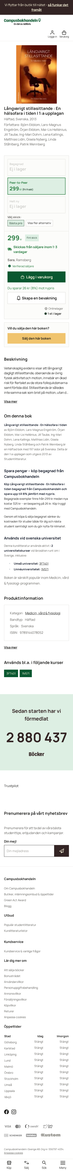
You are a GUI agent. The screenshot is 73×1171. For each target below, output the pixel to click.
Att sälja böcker (14, 970)
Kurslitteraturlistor (16, 931)
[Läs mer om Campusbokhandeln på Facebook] (6, 1111)
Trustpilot (11, 786)
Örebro (8, 1072)
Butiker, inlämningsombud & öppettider (29, 894)
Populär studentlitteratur (20, 925)
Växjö (7, 1097)
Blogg (7, 906)
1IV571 (44, 569)
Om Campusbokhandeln (19, 888)
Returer (9, 1011)
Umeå (8, 1085)
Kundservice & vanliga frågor (22, 951)
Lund (7, 1060)
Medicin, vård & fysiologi (42, 613)
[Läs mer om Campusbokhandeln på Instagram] (13, 1111)
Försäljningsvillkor (15, 999)
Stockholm (11, 1079)
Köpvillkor (10, 1005)
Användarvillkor (14, 982)
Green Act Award (15, 900)
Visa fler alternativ (39, 223)
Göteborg (10, 1042)
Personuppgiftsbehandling (21, 988)
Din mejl (36, 847)
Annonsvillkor (12, 993)
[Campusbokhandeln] (22, 21)
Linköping (10, 1054)
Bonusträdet (12, 976)
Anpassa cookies (15, 1017)
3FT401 (43, 563)
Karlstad (9, 1048)
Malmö (8, 1066)
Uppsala (9, 1091)
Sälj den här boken (36, 338)
